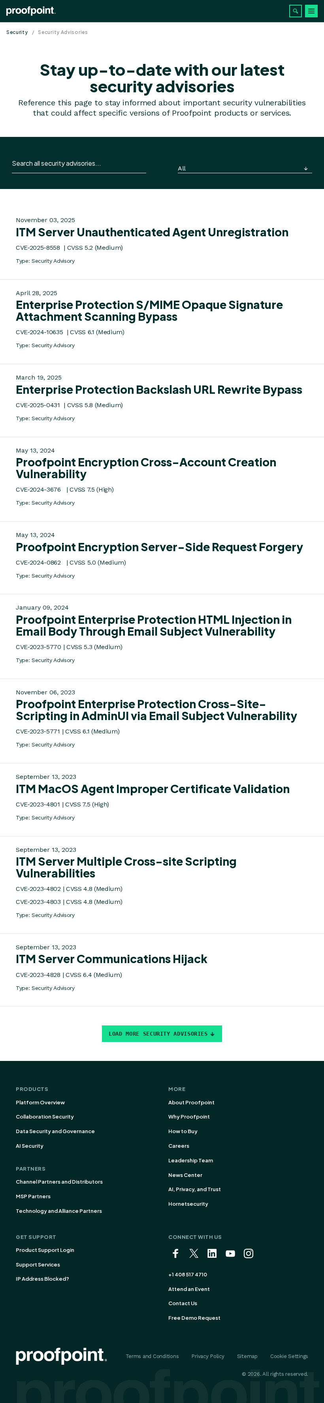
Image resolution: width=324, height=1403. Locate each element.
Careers (178, 1146)
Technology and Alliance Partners (59, 1211)
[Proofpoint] (31, 11)
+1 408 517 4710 (187, 1274)
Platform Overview (40, 1102)
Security (17, 32)
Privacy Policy (207, 1356)
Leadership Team (190, 1160)
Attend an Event (189, 1289)
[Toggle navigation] (311, 11)
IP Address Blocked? (42, 1279)
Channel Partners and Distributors (59, 1182)
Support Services (38, 1264)
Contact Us (182, 1303)
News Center (185, 1175)
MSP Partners (33, 1196)
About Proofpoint (191, 1102)
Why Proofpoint (189, 1116)
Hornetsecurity (188, 1204)
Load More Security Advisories (158, 1034)
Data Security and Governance (55, 1131)
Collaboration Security (45, 1116)
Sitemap (247, 1356)
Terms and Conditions (152, 1356)
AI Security (29, 1146)
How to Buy (183, 1131)
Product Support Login (45, 1250)
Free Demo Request (194, 1318)
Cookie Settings (289, 1356)
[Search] (295, 11)
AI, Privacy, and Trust (194, 1189)
